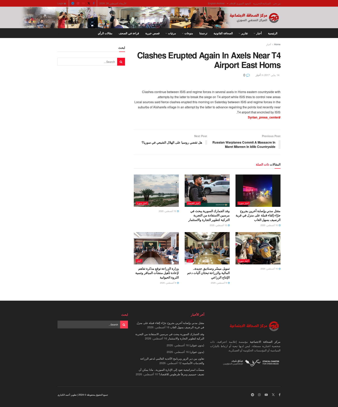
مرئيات (172, 33)
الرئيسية (272, 33)
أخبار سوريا (244, 203)
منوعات (188, 33)
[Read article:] (156, 191)
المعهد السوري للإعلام (240, 3)
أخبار (259, 33)
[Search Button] (59, 33)
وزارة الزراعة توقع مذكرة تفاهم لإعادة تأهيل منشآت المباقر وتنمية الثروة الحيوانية (157, 272)
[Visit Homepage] (255, 17)
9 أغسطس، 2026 (219, 282)
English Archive (216, 3)
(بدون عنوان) (197, 345)
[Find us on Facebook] (93, 3)
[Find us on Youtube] (83, 3)
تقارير (244, 33)
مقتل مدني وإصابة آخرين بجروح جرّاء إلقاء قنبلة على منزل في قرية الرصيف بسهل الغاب (258, 215)
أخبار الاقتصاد (194, 203)
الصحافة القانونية (223, 33)
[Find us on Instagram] (78, 3)
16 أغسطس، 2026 (269, 225)
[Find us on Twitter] (88, 3)
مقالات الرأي (105, 33)
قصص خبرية (152, 33)
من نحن (276, 3)
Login (61, 3)
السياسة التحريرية (262, 3)
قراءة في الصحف (129, 33)
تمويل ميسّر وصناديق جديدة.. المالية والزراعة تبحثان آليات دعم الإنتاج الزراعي (208, 272)
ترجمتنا (203, 33)
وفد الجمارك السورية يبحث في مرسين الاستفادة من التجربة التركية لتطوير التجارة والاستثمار (209, 215)
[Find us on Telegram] (72, 3)
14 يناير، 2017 (271, 75)
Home (277, 44)
